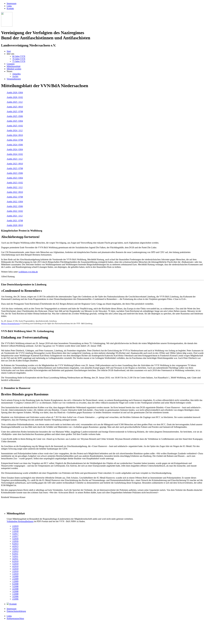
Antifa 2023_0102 (15, 182)
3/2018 (15, 528)
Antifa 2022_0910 (15, 192)
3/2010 (15, 569)
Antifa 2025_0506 (15, 116)
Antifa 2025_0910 (15, 107)
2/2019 (15, 526)
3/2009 (15, 576)
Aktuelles (16, 74)
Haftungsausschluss (15, 618)
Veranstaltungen (14, 79)
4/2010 (15, 566)
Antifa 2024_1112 (15, 130)
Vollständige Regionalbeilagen (20, 521)
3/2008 (15, 591)
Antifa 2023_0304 (15, 178)
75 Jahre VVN (18, 61)
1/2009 (15, 581)
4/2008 (15, 589)
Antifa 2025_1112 (15, 102)
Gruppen (11, 64)
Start (9, 51)
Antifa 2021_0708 (15, 220)
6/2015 (15, 544)
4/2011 (15, 559)
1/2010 (15, 574)
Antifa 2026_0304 (15, 92)
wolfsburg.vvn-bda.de (28, 272)
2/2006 (15, 599)
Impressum (11, 3)
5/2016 (15, 538)
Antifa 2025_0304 (15, 121)
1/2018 (15, 531)
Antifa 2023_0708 (15, 168)
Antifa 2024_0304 (15, 149)
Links (9, 6)
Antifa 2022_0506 (15, 206)
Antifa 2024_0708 (15, 140)
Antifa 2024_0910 (15, 135)
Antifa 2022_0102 (15, 211)
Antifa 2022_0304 (15, 201)
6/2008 (15, 584)
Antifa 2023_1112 (15, 159)
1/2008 (15, 594)
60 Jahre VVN (18, 56)
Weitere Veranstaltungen (10, 323)
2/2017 (15, 536)
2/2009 (15, 579)
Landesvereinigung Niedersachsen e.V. (28, 45)
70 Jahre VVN (18, 59)
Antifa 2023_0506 (15, 173)
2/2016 (15, 541)
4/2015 (15, 546)
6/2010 (15, 561)
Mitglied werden (14, 69)
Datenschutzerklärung (16, 611)
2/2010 (15, 571)
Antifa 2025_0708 (15, 111)
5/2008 (15, 586)
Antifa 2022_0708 (15, 197)
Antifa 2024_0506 (15, 145)
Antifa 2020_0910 (15, 225)
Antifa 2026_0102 (15, 97)
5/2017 (15, 533)
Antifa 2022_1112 (15, 187)
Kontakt (10, 8)
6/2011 (15, 554)
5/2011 (15, 556)
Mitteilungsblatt (13, 66)
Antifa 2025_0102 (15, 126)
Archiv (15, 76)
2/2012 (15, 551)
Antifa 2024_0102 (15, 154)
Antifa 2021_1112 (15, 216)
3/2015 (15, 549)
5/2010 (15, 564)
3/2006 (15, 596)
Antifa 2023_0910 (15, 163)
